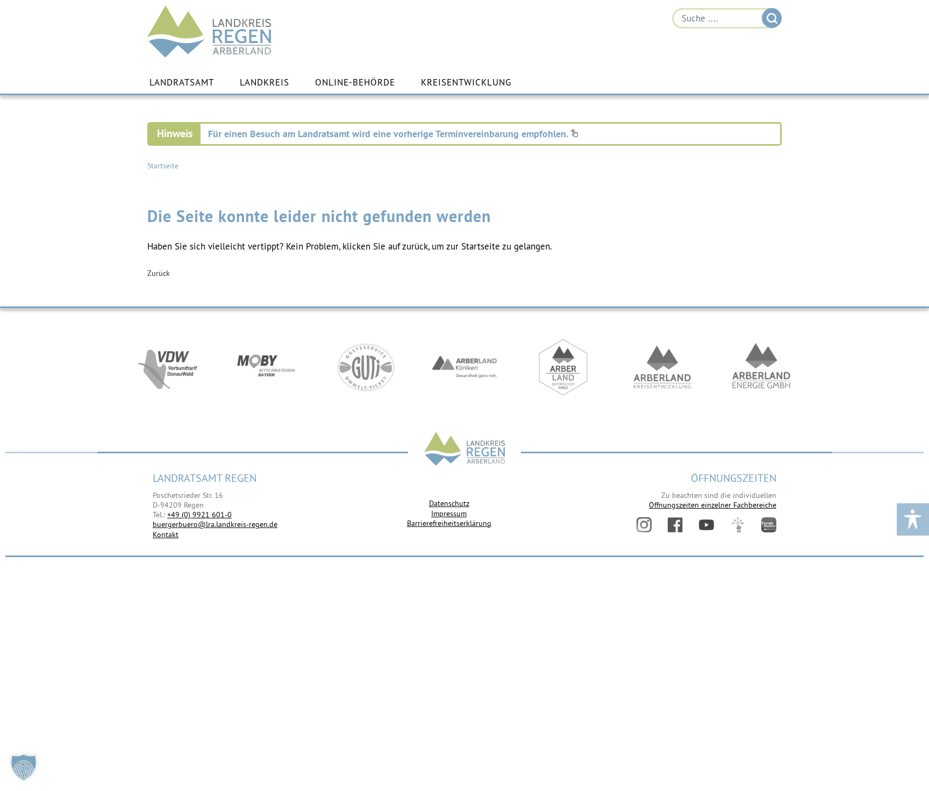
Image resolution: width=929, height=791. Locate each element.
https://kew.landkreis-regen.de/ (662, 367)
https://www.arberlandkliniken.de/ (464, 367)
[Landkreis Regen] (464, 450)
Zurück (158, 273)
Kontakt (165, 534)
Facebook (675, 524)
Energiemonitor (768, 524)
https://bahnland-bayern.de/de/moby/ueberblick (266, 367)
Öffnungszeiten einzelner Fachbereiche (712, 505)
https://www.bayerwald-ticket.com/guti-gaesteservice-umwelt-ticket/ (365, 367)
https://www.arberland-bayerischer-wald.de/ (563, 367)
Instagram (644, 524)
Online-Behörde (355, 82)
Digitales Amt (737, 524)
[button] (23, 767)
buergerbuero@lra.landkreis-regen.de (215, 524)
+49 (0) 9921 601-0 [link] (199, 514)
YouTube (706, 524)
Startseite (162, 165)
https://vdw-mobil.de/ (167, 367)
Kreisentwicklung (466, 82)
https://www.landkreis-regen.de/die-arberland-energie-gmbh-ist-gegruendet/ (761, 367)
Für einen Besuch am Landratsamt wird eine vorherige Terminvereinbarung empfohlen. (389, 133)
